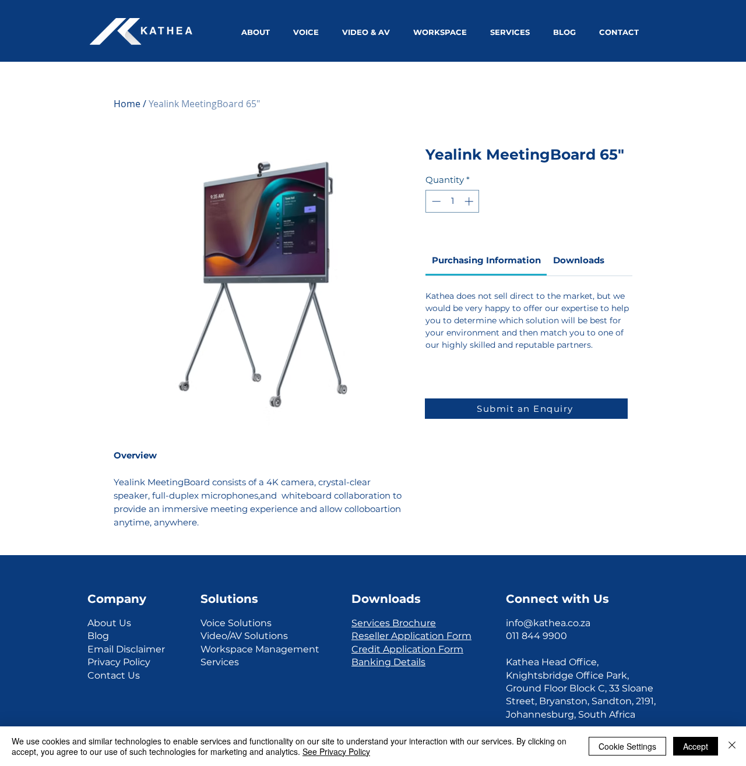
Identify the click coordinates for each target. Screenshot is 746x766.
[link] (486, 260)
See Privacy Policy (336, 751)
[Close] (732, 746)
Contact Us (113, 675)
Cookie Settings (627, 746)
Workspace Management (259, 649)
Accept (695, 746)
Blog (98, 635)
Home (127, 103)
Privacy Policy (118, 662)
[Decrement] (435, 201)
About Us (109, 623)
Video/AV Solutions (244, 635)
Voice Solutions (236, 623)
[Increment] (470, 201)
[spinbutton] (452, 201)
